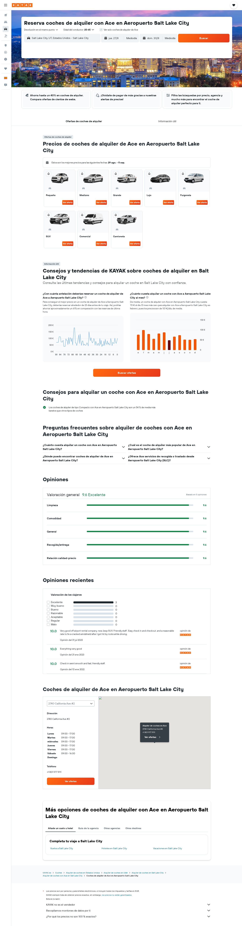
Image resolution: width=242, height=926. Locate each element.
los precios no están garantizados (117, 895)
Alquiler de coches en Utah (116, 872)
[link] (126, 373)
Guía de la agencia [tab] (88, 828)
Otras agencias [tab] (112, 828)
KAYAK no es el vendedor (60, 904)
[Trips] (5, 68)
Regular (55, 620)
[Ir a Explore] (5, 45)
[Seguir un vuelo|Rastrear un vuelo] (5, 52)
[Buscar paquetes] (5, 36)
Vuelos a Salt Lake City (61, 848)
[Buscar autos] (5, 29)
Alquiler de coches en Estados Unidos (83, 872)
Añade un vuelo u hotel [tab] (60, 828)
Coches (58, 872)
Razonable (57, 613)
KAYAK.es (47, 872)
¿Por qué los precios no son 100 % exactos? (71, 916)
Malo (54, 624)
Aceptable (57, 617)
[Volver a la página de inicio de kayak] (22, 5)
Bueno (54, 609)
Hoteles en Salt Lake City (114, 848)
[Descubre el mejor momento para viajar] (5, 59)
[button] (5, 5)
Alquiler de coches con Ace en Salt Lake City (62, 875)
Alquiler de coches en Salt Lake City (148, 872)
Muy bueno (57, 605)
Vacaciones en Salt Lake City (167, 848)
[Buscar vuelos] (5, 15)
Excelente (57, 602)
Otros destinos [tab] (133, 828)
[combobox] (41, 29)
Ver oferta (68, 202)
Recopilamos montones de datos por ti (68, 910)
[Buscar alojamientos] (5, 22)
